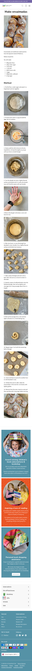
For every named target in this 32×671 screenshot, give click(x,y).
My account (19, 627)
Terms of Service (21, 663)
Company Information (6, 667)
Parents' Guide (19, 619)
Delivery (3, 619)
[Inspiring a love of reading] (16, 493)
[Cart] (26, 5)
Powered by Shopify (18, 667)
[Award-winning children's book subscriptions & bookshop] (16, 444)
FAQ (2, 617)
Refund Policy (4, 665)
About (3, 627)
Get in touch (16, 574)
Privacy (11, 665)
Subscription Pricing (21, 617)
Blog (2, 624)
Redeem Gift (19, 622)
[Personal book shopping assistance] (16, 542)
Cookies (16, 665)
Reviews (3, 622)
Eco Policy (22, 665)
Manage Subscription (21, 624)
